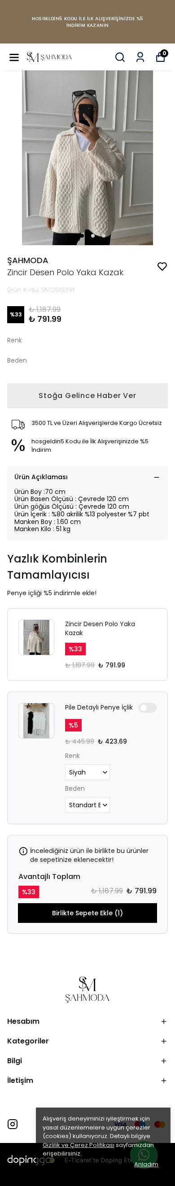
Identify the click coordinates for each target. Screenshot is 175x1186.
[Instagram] (12, 1124)
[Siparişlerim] (140, 57)
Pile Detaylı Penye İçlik (99, 707)
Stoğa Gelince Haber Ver (87, 395)
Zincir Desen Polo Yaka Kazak (100, 628)
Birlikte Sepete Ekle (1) (87, 913)
